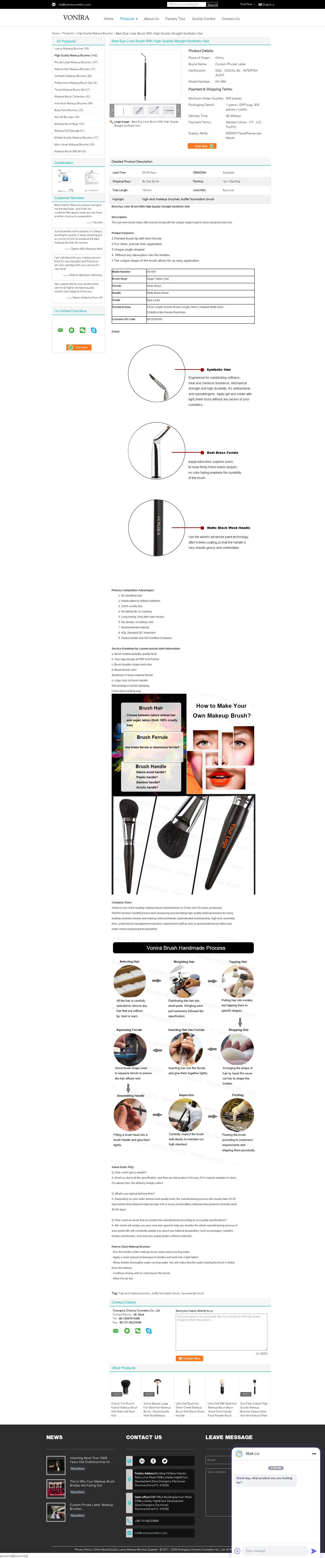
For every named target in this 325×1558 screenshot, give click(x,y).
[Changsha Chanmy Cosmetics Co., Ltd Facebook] (153, 1460)
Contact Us (231, 18)
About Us (151, 18)
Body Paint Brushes (66, 110)
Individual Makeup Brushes (70, 103)
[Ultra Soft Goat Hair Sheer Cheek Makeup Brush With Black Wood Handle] (190, 1387)
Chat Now (201, 146)
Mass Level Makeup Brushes (71, 144)
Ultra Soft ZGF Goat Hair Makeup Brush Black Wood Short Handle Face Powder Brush (222, 1409)
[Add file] (237, 1551)
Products (127, 18)
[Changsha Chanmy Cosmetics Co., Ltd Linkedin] (142, 1460)
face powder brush (193, 1293)
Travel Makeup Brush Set (69, 89)
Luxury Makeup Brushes (69, 48)
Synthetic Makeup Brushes (70, 76)
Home (108, 18)
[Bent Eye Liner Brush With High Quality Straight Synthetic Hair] (145, 75)
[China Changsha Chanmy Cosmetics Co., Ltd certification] (65, 180)
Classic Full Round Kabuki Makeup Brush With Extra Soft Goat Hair (124, 1409)
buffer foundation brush (166, 1293)
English (267, 4)
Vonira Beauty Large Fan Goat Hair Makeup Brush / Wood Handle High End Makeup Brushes (157, 1411)
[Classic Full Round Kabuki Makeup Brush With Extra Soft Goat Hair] (125, 1387)
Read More (77, 1468)
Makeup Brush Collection (69, 96)
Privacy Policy (83, 1549)
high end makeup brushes (134, 1293)
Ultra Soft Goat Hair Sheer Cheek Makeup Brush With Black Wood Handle (190, 1409)
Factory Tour (175, 18)
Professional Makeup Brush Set (73, 82)
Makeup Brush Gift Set (67, 151)
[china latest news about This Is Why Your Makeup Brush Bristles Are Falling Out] (56, 1489)
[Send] (313, 1551)
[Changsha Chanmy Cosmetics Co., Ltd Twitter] (165, 1460)
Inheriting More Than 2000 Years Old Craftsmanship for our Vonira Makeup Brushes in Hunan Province (91, 1460)
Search (212, 5)
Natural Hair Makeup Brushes (72, 69)
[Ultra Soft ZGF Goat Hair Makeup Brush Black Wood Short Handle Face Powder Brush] (222, 1387)
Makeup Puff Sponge (66, 130)
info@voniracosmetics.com (74, 4)
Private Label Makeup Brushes (72, 62)
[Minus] (314, 1453)
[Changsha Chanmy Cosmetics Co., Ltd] (76, 17)
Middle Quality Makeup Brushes (73, 137)
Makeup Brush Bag (65, 123)
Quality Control (203, 18)
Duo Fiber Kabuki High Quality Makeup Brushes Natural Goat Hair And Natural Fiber (254, 1409)
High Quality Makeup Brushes (95, 33)
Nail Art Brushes (64, 117)
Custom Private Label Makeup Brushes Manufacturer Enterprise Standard (91, 1507)
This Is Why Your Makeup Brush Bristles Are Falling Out (92, 1483)
